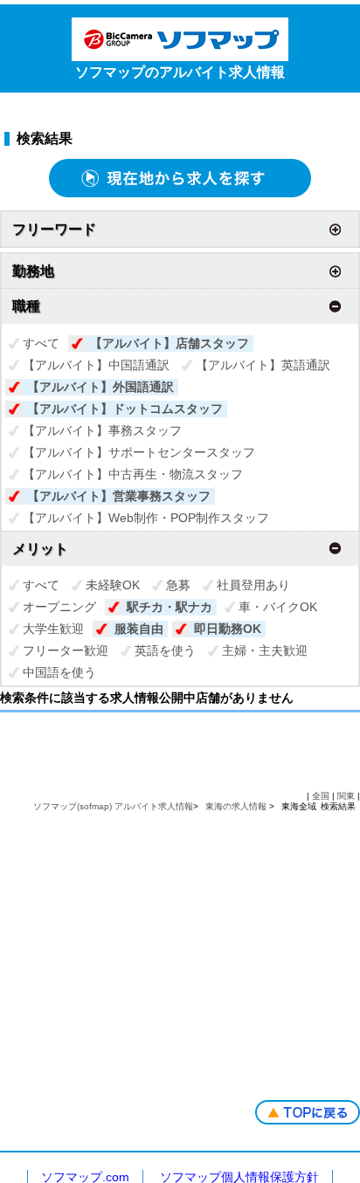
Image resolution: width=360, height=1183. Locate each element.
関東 (346, 796)
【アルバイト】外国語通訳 (100, 387)
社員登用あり (253, 585)
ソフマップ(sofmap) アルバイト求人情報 (113, 806)
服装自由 (138, 629)
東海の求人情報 (237, 806)
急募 (178, 585)
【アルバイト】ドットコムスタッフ (125, 409)
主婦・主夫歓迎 (265, 650)
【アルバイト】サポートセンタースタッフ (139, 452)
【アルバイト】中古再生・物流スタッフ (133, 474)
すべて (41, 343)
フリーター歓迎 (65, 650)
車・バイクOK (278, 607)
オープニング (59, 607)
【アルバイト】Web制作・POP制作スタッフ (146, 518)
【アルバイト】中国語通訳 (96, 365)
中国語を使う (59, 672)
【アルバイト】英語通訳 (263, 365)
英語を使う (165, 650)
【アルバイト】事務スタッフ (102, 430)
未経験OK (113, 585)
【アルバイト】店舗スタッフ (169, 343)
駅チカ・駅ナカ (169, 607)
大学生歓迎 (53, 629)
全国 (320, 796)
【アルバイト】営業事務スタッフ (119, 496)
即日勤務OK (227, 629)
